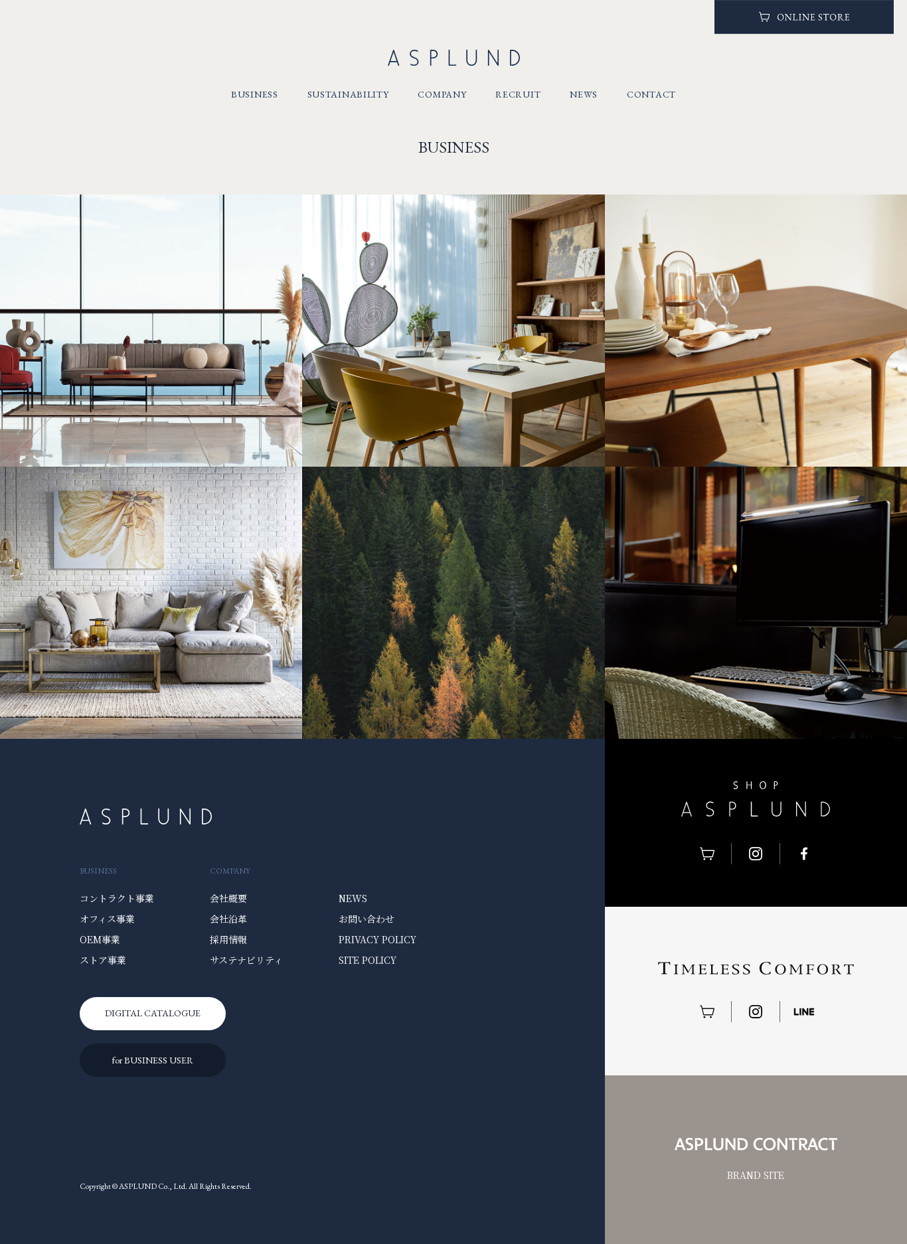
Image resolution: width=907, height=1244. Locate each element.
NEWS (584, 94)
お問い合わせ (366, 918)
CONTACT (651, 94)
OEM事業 (100, 939)
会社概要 (228, 898)
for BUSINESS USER (152, 1060)
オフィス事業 (107, 918)
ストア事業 (103, 960)
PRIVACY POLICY (377, 939)
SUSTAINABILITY (348, 94)
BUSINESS (254, 94)
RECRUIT (517, 94)
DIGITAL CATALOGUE (153, 1013)
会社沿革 (228, 918)
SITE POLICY (367, 960)
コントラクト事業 (117, 898)
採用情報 (228, 939)
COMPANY (442, 94)
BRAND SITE (755, 1175)
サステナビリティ (246, 960)
